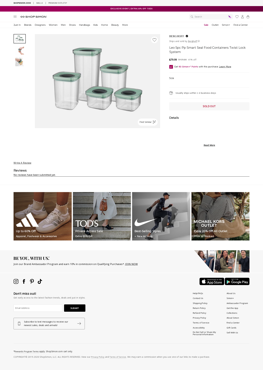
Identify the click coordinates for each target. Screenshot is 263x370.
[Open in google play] (237, 284)
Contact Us (198, 298)
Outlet (215, 25)
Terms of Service (201, 322)
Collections (232, 313)
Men (63, 25)
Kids (95, 25)
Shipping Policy (200, 303)
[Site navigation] (15, 17)
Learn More (225, 66)
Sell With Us (232, 332)
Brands (27, 25)
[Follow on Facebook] (24, 283)
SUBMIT (74, 308)
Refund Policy (199, 313)
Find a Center (240, 25)
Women (53, 25)
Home (104, 25)
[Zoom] (97, 80)
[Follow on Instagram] (16, 283)
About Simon (233, 317)
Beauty (115, 25)
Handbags (84, 25)
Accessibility (199, 327)
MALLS (39, 3)
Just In (17, 25)
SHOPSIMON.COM (22, 3)
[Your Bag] (247, 17)
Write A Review (22, 163)
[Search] (211, 16)
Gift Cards (232, 327)
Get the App (232, 308)
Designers (40, 25)
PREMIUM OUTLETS (57, 3)
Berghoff (192, 41)
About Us (231, 293)
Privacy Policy (199, 317)
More (125, 25)
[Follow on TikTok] (39, 283)
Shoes (72, 25)
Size (171, 78)
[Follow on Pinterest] (32, 283)
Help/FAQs (198, 293)
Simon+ (226, 25)
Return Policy (199, 308)
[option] (97, 81)
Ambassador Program (237, 303)
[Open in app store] (212, 284)
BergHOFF (176, 36)
